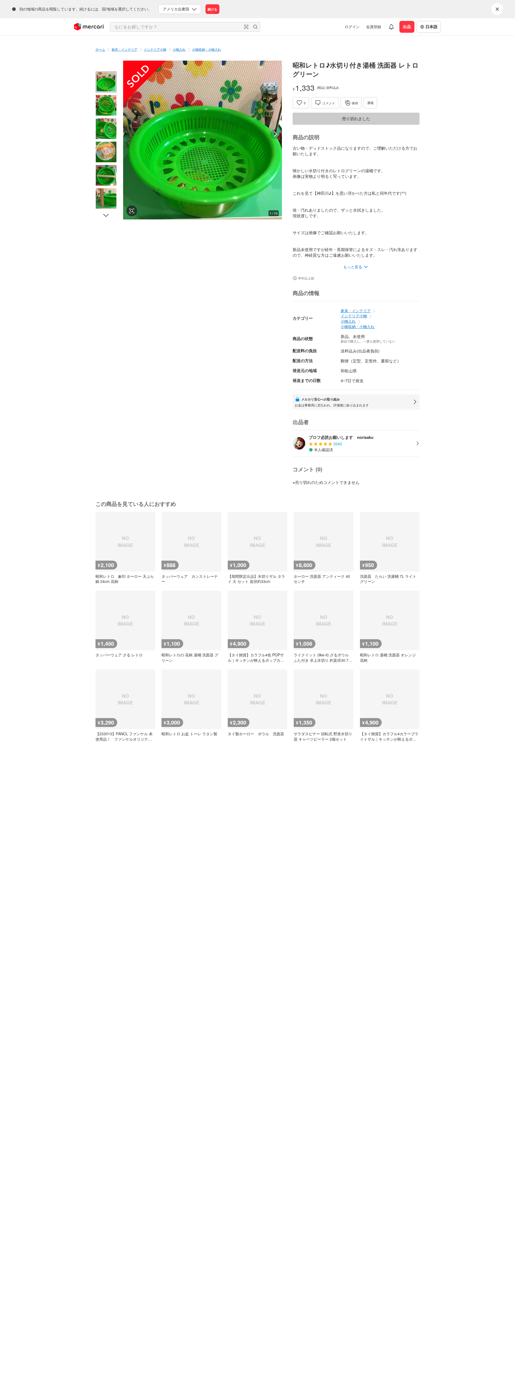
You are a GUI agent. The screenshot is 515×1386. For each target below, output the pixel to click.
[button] (246, 26)
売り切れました (356, 119)
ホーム (100, 49)
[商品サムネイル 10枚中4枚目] (106, 152)
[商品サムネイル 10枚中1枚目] (106, 82)
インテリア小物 (155, 49)
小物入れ (179, 49)
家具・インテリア (124, 49)
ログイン (352, 26)
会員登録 (373, 26)
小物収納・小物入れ (206, 49)
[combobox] (185, 27)
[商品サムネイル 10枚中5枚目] (106, 175)
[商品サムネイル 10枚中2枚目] (106, 105)
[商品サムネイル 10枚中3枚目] (106, 128)
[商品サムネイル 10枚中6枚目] (106, 198)
